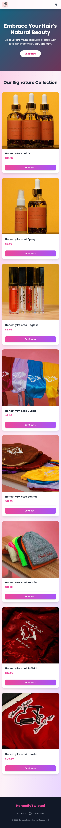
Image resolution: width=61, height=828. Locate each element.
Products (21, 813)
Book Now (39, 813)
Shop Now (30, 53)
